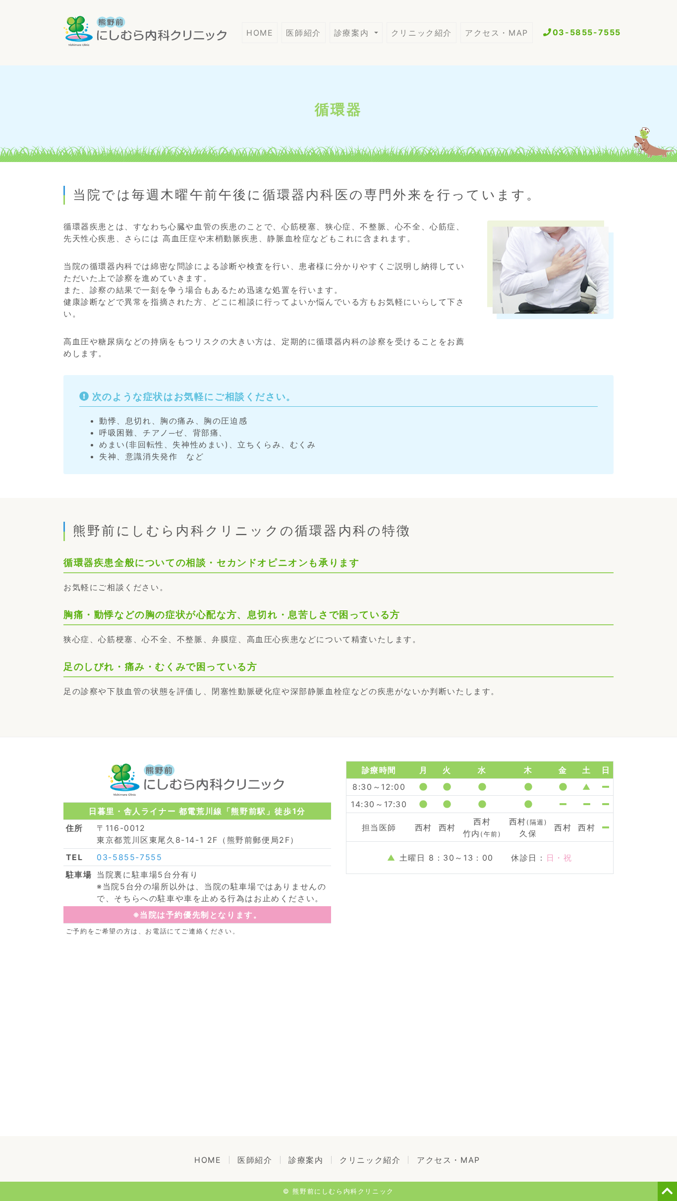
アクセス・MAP (496, 33)
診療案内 (353, 33)
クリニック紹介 (421, 33)
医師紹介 (303, 33)
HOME (262, 32)
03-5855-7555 (587, 32)
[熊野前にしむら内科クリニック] (152, 33)
